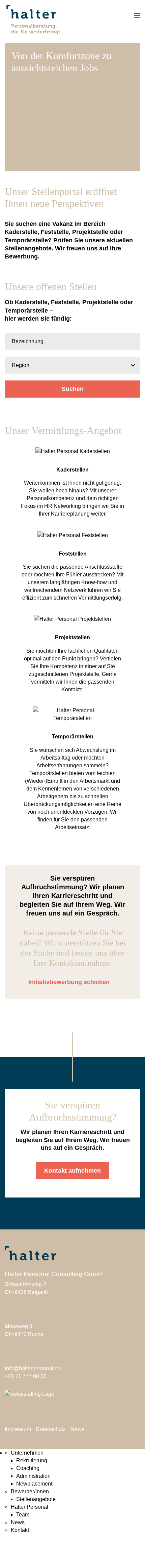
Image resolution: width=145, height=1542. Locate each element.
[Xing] (33, 1412)
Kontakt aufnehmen (72, 1170)
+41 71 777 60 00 (26, 1376)
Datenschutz (51, 1429)
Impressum (18, 1429)
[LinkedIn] (21, 1412)
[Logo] (32, 18)
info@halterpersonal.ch (32, 1368)
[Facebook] (8, 1412)
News (77, 1429)
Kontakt (20, 1530)
